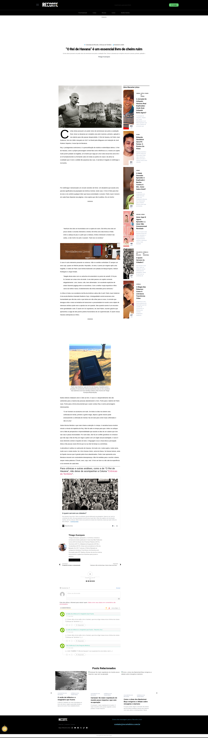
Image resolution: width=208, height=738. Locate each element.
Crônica (138, 284)
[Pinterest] (78, 727)
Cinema (138, 93)
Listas (94, 12)
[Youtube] (75, 727)
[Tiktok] (83, 727)
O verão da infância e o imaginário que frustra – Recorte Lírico (84, 629)
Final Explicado (82, 12)
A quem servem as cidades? (140, 260)
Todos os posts (74, 560)
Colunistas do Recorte (92, 44)
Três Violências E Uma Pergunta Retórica (78, 645)
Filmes (146, 93)
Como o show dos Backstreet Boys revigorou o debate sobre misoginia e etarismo (103, 701)
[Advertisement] (104, 29)
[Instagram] (72, 727)
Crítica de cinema (143, 95)
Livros (113, 12)
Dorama (104, 12)
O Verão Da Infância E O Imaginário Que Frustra (80, 613)
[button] (37, 5)
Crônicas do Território (105, 44)
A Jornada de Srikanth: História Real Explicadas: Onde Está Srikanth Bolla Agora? (141, 106)
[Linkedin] (86, 727)
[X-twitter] (80, 727)
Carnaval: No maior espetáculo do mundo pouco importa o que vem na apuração (71, 700)
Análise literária (125, 12)
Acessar (118, 588)
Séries (138, 170)
